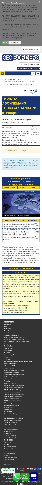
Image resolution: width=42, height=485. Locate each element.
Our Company (7, 324)
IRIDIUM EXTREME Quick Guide (12, 420)
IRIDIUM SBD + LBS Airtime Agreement (14, 385)
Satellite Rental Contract (10, 383)
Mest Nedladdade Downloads (13, 418)
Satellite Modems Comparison (11, 372)
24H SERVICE (7, 359)
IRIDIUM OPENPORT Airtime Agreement (14, 390)
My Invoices (7, 455)
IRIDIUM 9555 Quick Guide (11, 422)
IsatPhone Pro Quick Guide (11, 425)
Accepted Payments (9, 459)
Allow (5, 43)
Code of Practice (8, 333)
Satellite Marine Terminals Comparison (14, 374)
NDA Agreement (8, 411)
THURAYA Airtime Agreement (11, 398)
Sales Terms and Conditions (11, 457)
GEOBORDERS (9, 322)
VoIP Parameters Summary (11, 429)
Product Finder (8, 442)
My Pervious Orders (9, 449)
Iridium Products (8, 379)
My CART (6, 444)
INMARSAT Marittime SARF (11, 438)
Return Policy (7, 464)
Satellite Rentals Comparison (11, 377)
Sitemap (6, 344)
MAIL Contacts (8, 352)
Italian (20, 469)
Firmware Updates (8, 433)
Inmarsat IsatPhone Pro (10, 363)
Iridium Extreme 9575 (9, 366)
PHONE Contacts (8, 348)
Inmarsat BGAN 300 (9, 368)
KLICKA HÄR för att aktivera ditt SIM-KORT (19, 84)
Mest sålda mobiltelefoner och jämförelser (18, 361)
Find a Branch (7, 357)
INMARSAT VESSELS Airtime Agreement (14, 394)
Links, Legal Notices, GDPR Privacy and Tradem (16, 341)
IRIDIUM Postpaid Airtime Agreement (13, 387)
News (5, 326)
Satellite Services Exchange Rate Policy (14, 337)
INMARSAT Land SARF (10, 435)
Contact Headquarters (9, 355)
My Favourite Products (10, 446)
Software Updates (8, 431)
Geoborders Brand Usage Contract (13, 414)
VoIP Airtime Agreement (10, 403)
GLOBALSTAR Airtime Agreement (12, 401)
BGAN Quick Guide (9, 427)
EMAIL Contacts (8, 350)
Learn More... (14, 43)
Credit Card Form (8, 416)
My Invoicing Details (9, 451)
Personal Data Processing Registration (14, 339)
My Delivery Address (9, 453)
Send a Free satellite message (28, 68)
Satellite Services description (11, 335)
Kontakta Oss (8, 346)
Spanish (27, 469)
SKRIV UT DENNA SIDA (14, 79)
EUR (24, 64)
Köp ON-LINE (8, 440)
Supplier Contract (8, 407)
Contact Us (7, 462)
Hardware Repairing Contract (11, 405)
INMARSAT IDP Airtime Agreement (13, 396)
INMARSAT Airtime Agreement (12, 392)
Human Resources (9, 331)
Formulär (7, 381)
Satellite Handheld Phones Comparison (14, 370)
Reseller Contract (8, 409)
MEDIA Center (7, 328)
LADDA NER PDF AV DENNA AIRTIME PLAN (20, 82)
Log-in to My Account (32, 49)
